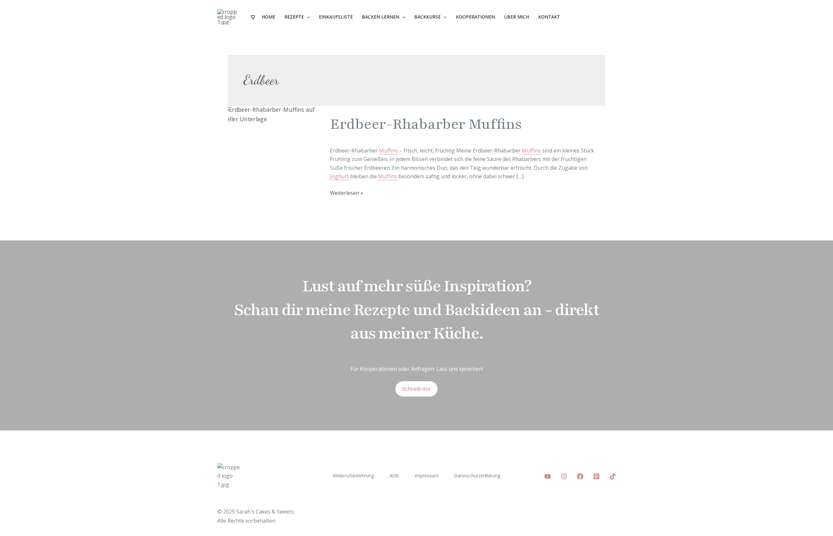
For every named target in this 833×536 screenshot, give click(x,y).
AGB (394, 475)
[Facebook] (580, 476)
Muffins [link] (388, 150)
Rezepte (294, 17)
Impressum (426, 475)
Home (268, 17)
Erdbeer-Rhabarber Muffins (426, 124)
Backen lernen (380, 17)
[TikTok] (612, 476)
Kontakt (549, 17)
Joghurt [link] (339, 176)
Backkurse (427, 17)
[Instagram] (564, 476)
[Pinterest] (596, 476)
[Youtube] (547, 476)
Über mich (516, 17)
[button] (307, 17)
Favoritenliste (253, 17)
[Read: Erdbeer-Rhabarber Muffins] (275, 114)
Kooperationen (475, 17)
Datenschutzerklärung (477, 475)
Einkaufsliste (336, 17)
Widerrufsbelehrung (353, 475)
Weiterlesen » (346, 192)
